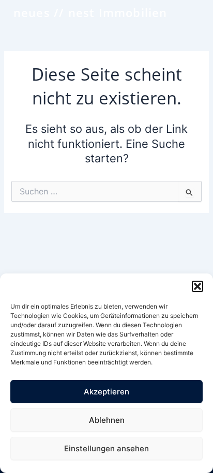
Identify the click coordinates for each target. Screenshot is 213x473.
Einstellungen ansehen (106, 448)
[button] (197, 286)
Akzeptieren (106, 391)
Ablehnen (107, 420)
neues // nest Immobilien (90, 12)
